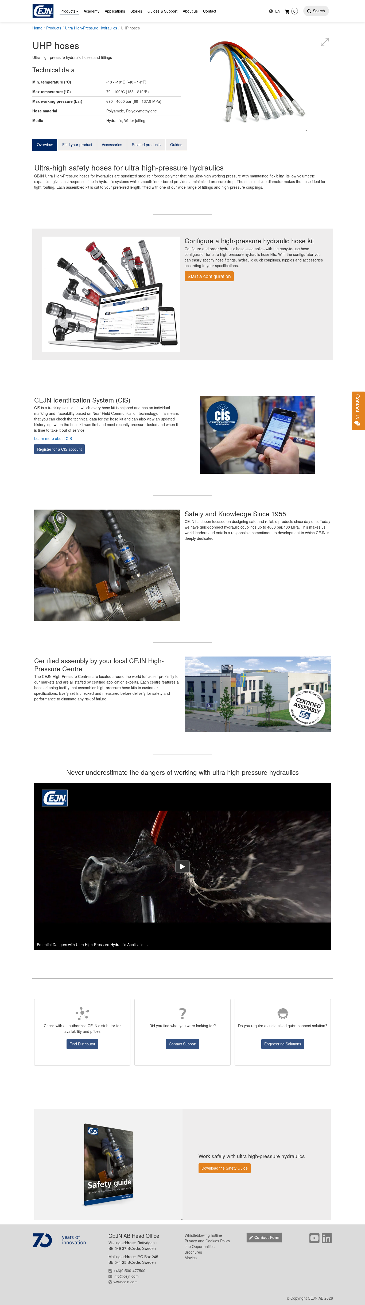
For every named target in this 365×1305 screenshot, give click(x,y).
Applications (115, 11)
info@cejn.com (126, 1276)
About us (190, 11)
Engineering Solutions (282, 1043)
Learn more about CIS (53, 438)
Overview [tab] (45, 144)
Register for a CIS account (59, 449)
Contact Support (182, 1043)
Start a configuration (209, 276)
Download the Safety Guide (224, 1168)
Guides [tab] (176, 144)
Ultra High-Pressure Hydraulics (91, 28)
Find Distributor (82, 1043)
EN (277, 11)
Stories (136, 11)
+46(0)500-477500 (129, 1270)
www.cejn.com (126, 1281)
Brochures (193, 1252)
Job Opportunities (200, 1246)
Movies (191, 1257)
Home (37, 28)
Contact (209, 11)
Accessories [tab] (112, 144)
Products (67, 11)
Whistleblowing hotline (203, 1235)
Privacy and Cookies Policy (207, 1240)
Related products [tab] (146, 144)
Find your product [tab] (77, 144)
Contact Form (266, 1237)
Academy (91, 11)
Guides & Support (162, 11)
